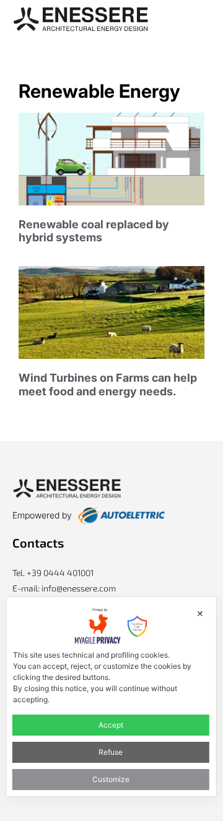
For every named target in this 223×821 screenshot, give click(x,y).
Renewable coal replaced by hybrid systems (94, 231)
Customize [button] (110, 779)
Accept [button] (110, 724)
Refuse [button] (110, 752)
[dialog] (111, 696)
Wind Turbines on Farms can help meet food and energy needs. (108, 384)
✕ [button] (200, 613)
